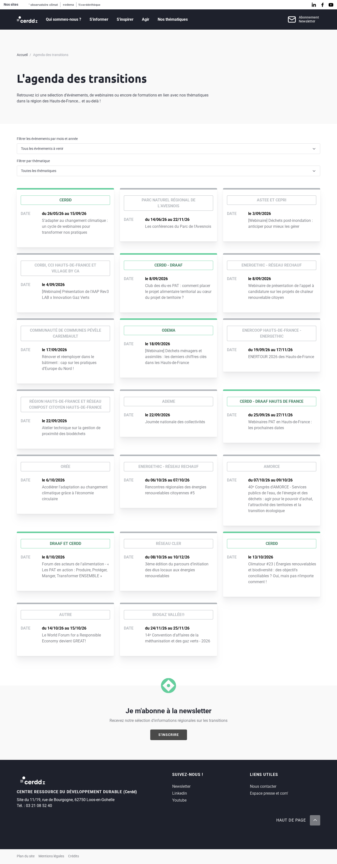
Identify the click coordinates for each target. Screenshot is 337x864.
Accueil (22, 55)
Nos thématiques (173, 19)
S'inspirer (125, 19)
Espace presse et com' (269, 793)
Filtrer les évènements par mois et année (47, 139)
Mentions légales (51, 856)
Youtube (179, 800)
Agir (145, 19)
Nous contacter (263, 786)
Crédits (73, 856)
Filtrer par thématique (33, 161)
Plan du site (26, 856)
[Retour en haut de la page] (315, 820)
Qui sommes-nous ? (63, 19)
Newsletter (181, 786)
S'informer (99, 19)
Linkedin (179, 793)
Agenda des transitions (50, 55)
